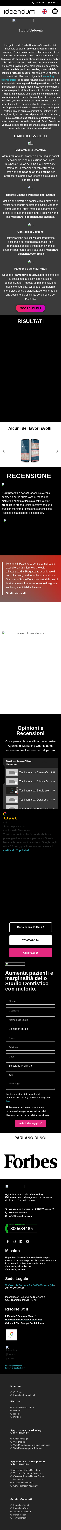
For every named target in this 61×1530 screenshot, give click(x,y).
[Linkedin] (20, 1241)
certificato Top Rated (16, 850)
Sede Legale (16, 1278)
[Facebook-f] (7, 1241)
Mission (12, 1250)
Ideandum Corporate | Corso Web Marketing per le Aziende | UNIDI (34, 808)
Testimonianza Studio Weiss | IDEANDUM (34, 790)
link (8, 1101)
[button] (55, 11)
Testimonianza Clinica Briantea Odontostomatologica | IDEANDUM (33, 781)
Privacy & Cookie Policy (15, 1368)
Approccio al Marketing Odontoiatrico (26, 1431)
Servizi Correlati (21, 1499)
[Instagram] (14, 1241)
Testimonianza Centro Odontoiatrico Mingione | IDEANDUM (33, 772)
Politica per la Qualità (14, 1366)
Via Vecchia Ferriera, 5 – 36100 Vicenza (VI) (29, 1285)
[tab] (30, 772)
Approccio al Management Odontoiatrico (27, 1462)
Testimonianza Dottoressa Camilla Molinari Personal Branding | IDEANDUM (33, 799)
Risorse (15, 1401)
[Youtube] (27, 1241)
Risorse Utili (16, 1309)
